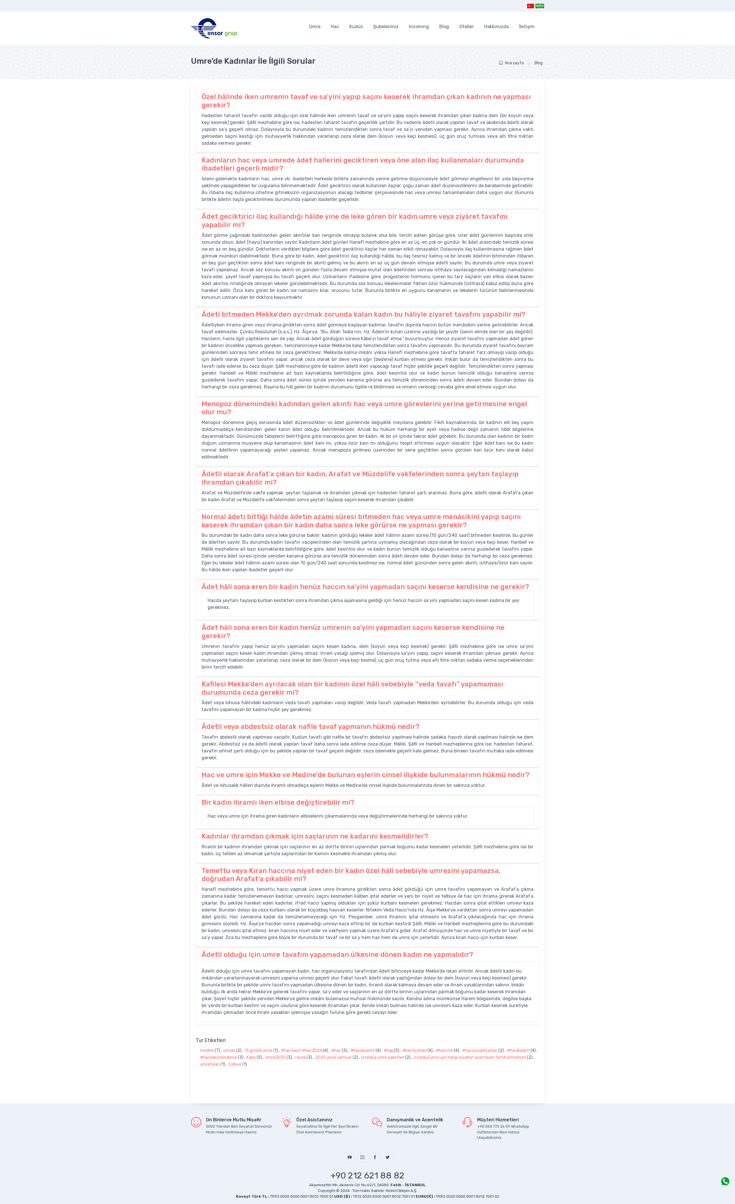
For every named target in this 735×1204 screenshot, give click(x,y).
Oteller (466, 26)
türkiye (234, 1064)
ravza (300, 1057)
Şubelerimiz (386, 26)
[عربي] (539, 5)
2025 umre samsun (333, 1057)
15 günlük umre (258, 1050)
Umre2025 (275, 1057)
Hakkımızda (496, 26)
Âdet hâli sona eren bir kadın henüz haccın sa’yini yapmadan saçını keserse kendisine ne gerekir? (365, 587)
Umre (314, 26)
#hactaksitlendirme (218, 1057)
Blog (444, 26)
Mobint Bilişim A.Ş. (401, 1190)
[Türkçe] (531, 5)
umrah (229, 1050)
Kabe (251, 1057)
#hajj (388, 1050)
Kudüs (356, 26)
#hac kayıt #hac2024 (301, 1050)
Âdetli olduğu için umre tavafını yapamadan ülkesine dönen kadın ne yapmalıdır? (337, 955)
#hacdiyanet (363, 1050)
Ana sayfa (514, 63)
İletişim (527, 26)
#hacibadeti (518, 1050)
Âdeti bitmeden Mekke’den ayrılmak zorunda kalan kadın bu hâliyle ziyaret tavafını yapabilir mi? (363, 314)
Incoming (419, 26)
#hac (336, 1050)
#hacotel (444, 1050)
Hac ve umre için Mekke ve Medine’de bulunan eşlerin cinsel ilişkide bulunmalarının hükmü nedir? (365, 775)
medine (207, 1050)
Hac (335, 26)
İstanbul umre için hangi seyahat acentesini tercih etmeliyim (470, 1057)
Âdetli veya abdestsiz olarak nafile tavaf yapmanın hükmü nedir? (310, 727)
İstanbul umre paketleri (382, 1057)
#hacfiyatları (415, 1050)
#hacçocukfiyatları (480, 1050)
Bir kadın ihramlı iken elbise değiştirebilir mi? (278, 802)
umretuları (210, 1064)
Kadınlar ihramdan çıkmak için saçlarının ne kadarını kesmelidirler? (315, 836)
